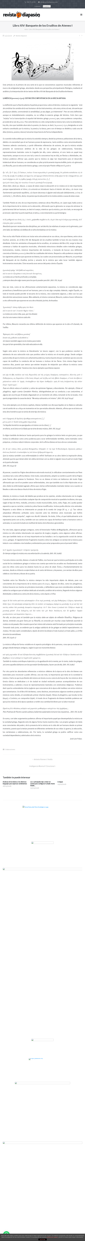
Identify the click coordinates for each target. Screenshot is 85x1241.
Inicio (26, 29)
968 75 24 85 (31, 2)
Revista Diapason (21, 36)
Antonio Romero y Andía (43, 759)
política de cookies (52, 1237)
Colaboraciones (10, 749)
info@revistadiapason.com (49, 2)
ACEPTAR (42, 1239)
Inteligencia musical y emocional (42, 766)
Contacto (37, 6)
